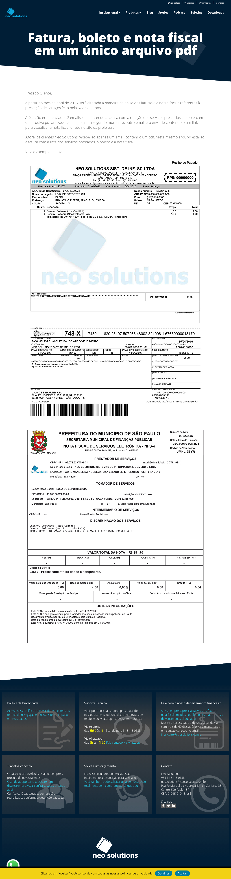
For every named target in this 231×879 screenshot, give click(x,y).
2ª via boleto (174, 2)
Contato (220, 2)
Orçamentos (205, 2)
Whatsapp (189, 2)
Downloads (216, 12)
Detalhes (164, 873)
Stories (163, 12)
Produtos (132, 12)
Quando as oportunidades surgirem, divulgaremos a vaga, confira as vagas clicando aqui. (36, 786)
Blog (150, 12)
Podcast (179, 12)
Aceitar (182, 873)
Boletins (196, 12)
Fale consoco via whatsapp (123, 743)
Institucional (108, 12)
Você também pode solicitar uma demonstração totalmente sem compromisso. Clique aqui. (115, 784)
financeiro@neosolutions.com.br (181, 735)
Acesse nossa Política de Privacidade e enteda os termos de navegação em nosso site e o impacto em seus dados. (38, 715)
